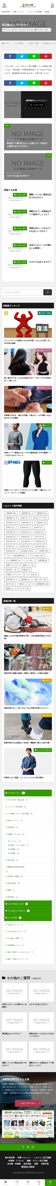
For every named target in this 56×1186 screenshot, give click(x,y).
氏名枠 (26, 570)
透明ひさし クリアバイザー (17, 589)
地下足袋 (13, 860)
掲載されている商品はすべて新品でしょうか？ (40, 212)
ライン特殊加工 (13, 560)
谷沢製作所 (42, 584)
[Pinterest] (46, 56)
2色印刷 (26, 513)
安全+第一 (11, 570)
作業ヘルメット (18, 12)
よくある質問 (18, 43)
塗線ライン (28, 565)
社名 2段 (10, 579)
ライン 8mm (36, 556)
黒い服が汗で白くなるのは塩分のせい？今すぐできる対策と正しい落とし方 (28, 379)
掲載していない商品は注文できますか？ (40, 196)
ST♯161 (24, 546)
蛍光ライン (24, 584)
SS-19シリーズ (39, 518)
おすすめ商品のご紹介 (17, 904)
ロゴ (29, 560)
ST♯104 (10, 546)
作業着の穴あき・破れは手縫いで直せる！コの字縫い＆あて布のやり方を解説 (28, 416)
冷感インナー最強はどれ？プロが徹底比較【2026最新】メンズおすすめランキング (27, 453)
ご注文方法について (16, 931)
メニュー (28, 1184)
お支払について (15, 924)
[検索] (47, 292)
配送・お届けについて (17, 959)
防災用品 (13, 897)
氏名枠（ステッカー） (15, 574)
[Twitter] (22, 56)
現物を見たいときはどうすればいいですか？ (40, 229)
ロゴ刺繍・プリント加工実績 (20, 814)
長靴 (11, 890)
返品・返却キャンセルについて (21, 952)
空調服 (14, 849)
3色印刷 (41, 513)
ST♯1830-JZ (27, 551)
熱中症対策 (6, 12)
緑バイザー (40, 579)
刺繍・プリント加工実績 (37, 1160)
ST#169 (25, 537)
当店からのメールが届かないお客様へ (40, 246)
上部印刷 (42, 560)
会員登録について (16, 945)
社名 (34, 574)
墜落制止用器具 (28, 1167)
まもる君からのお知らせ (18, 911)
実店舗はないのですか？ (11, 1033)
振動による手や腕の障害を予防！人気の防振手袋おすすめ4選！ (27, 637)
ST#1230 (10, 532)
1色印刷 (11, 513)
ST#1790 (10, 541)
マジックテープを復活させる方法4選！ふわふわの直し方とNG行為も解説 (27, 341)
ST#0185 (41, 523)
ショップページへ (28, 1103)
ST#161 (39, 532)
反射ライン (11, 565)
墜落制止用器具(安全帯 (16, 867)
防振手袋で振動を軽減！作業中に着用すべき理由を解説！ (27, 673)
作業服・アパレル (45, 350)
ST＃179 (39, 537)
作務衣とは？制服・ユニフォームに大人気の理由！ (24, 777)
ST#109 (24, 527)
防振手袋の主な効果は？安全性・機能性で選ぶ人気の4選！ (27, 743)
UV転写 (43, 551)
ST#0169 (26, 523)
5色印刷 (10, 518)
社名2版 (25, 579)
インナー (48, 425)
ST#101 (10, 527)
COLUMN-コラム (16, 793)
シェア (17, 1184)
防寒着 (14, 853)
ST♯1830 (10, 551)
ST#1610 (10, 537)
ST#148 (25, 532)
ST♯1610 (40, 546)
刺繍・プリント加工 (19, 845)
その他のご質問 (42, 30)
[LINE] (34, 56)
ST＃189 (25, 541)
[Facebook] (10, 56)
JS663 (23, 518)
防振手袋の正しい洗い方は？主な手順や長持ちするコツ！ (27, 708)
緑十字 (10, 584)
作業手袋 (48, 608)
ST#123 (38, 527)
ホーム (6, 1184)
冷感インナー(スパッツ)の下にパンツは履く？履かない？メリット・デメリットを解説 (27, 491)
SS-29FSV (11, 523)
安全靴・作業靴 (46, 313)
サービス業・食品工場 (44, 750)
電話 (39, 1184)
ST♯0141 (40, 541)
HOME (6, 43)
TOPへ (50, 1184)
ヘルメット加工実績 (34, 12)
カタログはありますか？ (40, 261)
